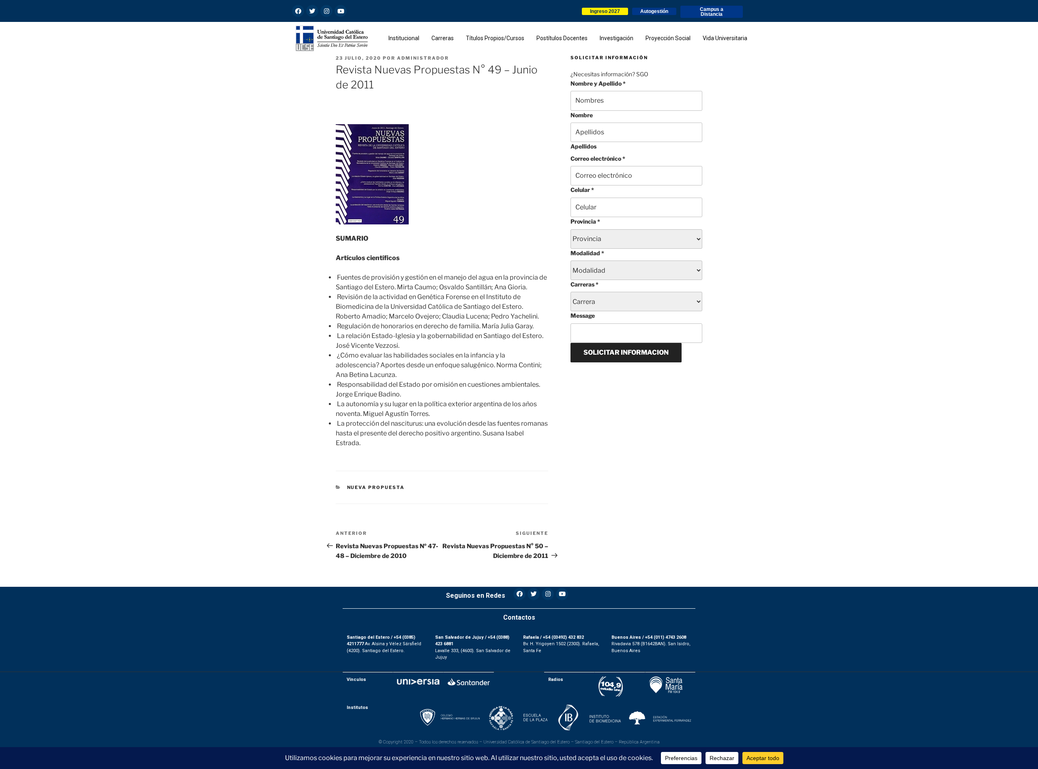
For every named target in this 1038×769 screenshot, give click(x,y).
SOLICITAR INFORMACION (626, 352)
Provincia (585, 221)
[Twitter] (312, 11)
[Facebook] (298, 11)
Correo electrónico (597, 158)
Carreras (584, 284)
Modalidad (587, 253)
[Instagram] (326, 11)
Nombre (581, 115)
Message (582, 315)
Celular (582, 189)
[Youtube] (341, 11)
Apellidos (583, 146)
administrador (423, 58)
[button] (605, 11)
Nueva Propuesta (376, 487)
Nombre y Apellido (598, 83)
